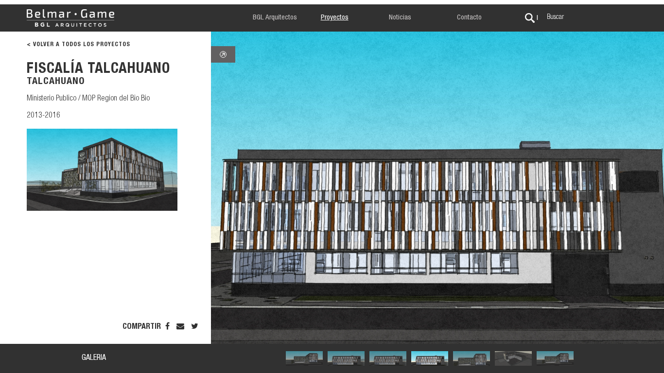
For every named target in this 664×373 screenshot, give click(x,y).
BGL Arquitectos (275, 17)
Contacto (469, 17)
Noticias (400, 17)
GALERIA (94, 358)
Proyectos (335, 17)
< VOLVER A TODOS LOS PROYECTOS (78, 45)
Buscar (555, 17)
